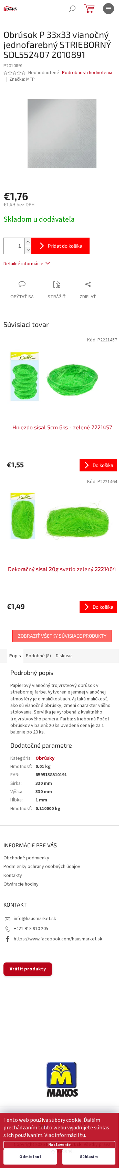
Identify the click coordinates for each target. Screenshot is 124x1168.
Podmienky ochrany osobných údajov (41, 866)
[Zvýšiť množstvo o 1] (27, 242)
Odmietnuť (30, 1157)
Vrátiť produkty (28, 969)
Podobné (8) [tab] (38, 655)
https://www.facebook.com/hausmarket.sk (58, 939)
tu (82, 1135)
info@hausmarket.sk (35, 918)
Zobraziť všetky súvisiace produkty (62, 636)
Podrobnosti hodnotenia (87, 73)
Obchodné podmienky (26, 858)
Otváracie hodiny (21, 884)
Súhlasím (89, 1157)
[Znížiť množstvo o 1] (27, 250)
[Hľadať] (72, 9)
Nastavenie (59, 1145)
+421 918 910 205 (31, 928)
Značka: (22, 79)
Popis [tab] (15, 655)
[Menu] (108, 9)
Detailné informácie (23, 263)
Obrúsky (44, 758)
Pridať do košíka (65, 246)
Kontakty (12, 875)
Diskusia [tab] (64, 655)
